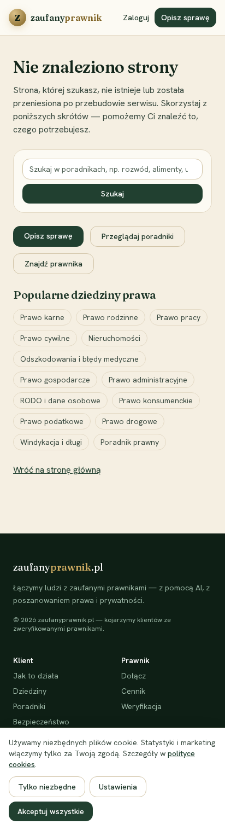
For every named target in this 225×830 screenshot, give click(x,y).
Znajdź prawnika (53, 264)
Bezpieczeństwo (41, 722)
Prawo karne (42, 317)
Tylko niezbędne (47, 787)
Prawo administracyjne (148, 380)
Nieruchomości (114, 338)
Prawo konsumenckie (156, 400)
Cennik (133, 691)
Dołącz (133, 676)
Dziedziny (29, 691)
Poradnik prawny (129, 442)
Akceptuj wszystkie (50, 811)
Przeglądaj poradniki (138, 236)
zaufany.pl (58, 567)
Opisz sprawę (185, 17)
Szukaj (112, 194)
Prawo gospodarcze (55, 380)
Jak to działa (35, 676)
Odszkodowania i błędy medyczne (79, 359)
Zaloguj (136, 17)
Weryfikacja (141, 706)
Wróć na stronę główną (57, 469)
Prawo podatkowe (52, 421)
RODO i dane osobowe (60, 400)
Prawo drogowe (129, 421)
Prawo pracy (178, 317)
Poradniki (29, 706)
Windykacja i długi (51, 442)
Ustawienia (118, 787)
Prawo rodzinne (110, 317)
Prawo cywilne (45, 338)
